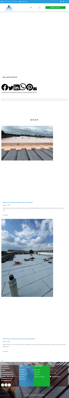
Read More (5, 215)
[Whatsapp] (66, 1)
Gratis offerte (56, 7)
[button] (31, 7)
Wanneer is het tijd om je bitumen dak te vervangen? (18, 202)
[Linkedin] (63, 1)
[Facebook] (60, 1)
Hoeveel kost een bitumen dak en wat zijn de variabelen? (19, 338)
